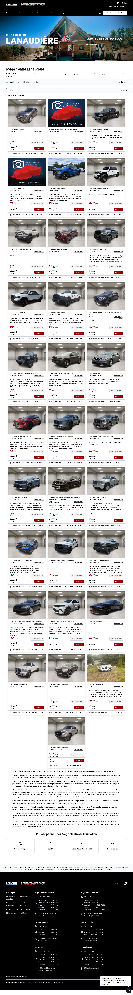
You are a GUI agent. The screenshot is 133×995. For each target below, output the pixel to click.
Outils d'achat (50, 13)
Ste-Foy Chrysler (25, 909)
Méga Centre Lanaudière (10, 904)
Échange (20, 13)
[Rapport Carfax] (39, 132)
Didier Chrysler (11, 913)
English (124, 3)
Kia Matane (23, 913)
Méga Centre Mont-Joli (24, 904)
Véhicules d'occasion (15, 82)
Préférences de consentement (16, 976)
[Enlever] (25, 95)
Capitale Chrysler (12, 909)
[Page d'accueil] (7, 82)
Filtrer (11, 90)
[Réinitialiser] (18, 90)
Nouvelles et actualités (10, 898)
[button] (129, 978)
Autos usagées (25, 897)
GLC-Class (91, 320)
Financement (30, 13)
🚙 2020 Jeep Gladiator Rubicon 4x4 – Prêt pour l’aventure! (104, 194)
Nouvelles (40, 13)
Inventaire (9, 13)
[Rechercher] (100, 13)
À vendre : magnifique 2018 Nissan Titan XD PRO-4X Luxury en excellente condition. (105, 443)
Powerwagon (13, 255)
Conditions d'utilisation (105, 869)
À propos (63, 13)
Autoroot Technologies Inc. (55, 982)
